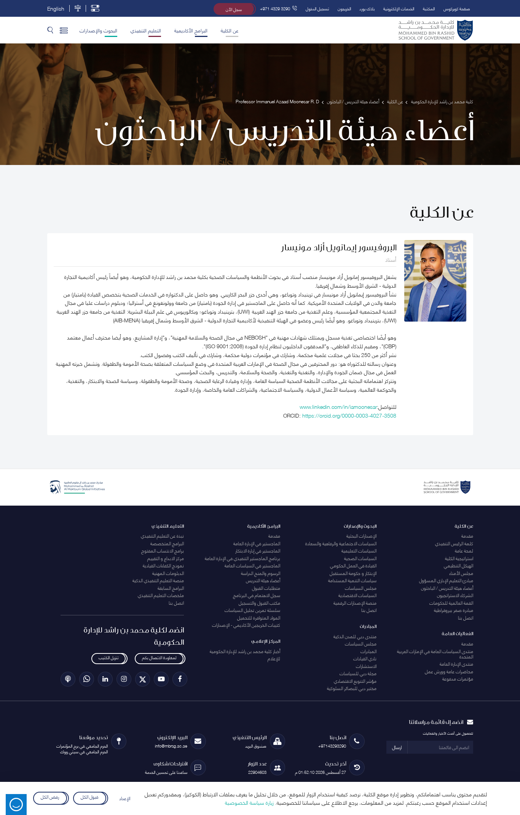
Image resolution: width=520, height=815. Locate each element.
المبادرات (368, 651)
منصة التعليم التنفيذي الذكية (158, 580)
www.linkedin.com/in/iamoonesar (338, 406)
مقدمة (467, 535)
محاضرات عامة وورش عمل (449, 671)
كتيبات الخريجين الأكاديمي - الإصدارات (246, 624)
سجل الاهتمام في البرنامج (256, 595)
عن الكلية (229, 30)
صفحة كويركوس (456, 8)
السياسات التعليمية (358, 550)
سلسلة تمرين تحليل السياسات (252, 609)
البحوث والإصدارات (98, 30)
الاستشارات (366, 665)
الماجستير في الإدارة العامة (256, 543)
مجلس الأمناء (461, 572)
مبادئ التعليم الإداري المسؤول (446, 580)
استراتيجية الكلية (459, 558)
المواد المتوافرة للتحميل (258, 617)
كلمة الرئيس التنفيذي (454, 543)
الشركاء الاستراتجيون (455, 595)
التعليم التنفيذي (146, 30)
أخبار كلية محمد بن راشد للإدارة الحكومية (245, 651)
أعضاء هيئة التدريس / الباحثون (447, 587)
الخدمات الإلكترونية (398, 8)
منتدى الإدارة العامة (456, 663)
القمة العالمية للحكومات (451, 602)
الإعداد (124, 798)
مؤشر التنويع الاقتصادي (355, 680)
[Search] (50, 30)
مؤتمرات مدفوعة (457, 678)
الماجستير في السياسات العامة (252, 565)
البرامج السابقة (171, 587)
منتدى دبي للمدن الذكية (354, 636)
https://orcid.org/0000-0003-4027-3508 (349, 415)
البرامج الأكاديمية (190, 30)
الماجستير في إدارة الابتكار (257, 550)
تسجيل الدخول (317, 8)
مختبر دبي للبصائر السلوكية (351, 688)
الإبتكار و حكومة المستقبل (353, 572)
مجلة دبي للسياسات (358, 673)
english (55, 8)
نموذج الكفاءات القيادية (163, 565)
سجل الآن (234, 9)
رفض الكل (50, 797)
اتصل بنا (465, 617)
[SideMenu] (64, 30)
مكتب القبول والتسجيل (259, 602)
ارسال (397, 747)
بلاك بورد (367, 8)
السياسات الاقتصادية (357, 595)
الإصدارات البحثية (361, 535)
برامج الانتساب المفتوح (162, 550)
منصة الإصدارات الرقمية (354, 602)
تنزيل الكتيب (108, 657)
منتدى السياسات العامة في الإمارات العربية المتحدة (435, 654)
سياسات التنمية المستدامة (352, 580)
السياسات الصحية (360, 558)
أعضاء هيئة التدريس (263, 580)
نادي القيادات (364, 658)
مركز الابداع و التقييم (165, 558)
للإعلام (274, 658)
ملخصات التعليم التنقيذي (161, 595)
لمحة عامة (464, 550)
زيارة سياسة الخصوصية (249, 802)
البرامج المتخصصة (167, 543)
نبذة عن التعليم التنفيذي (162, 535)
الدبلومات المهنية (168, 572)
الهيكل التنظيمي (458, 565)
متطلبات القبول (266, 587)
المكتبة (429, 8)
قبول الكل (89, 797)
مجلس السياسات (360, 587)
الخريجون (344, 8)
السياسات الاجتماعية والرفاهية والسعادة (340, 543)
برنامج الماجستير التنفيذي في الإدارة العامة (242, 558)
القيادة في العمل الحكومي (353, 565)
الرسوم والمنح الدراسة (260, 572)
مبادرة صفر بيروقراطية (453, 609)
